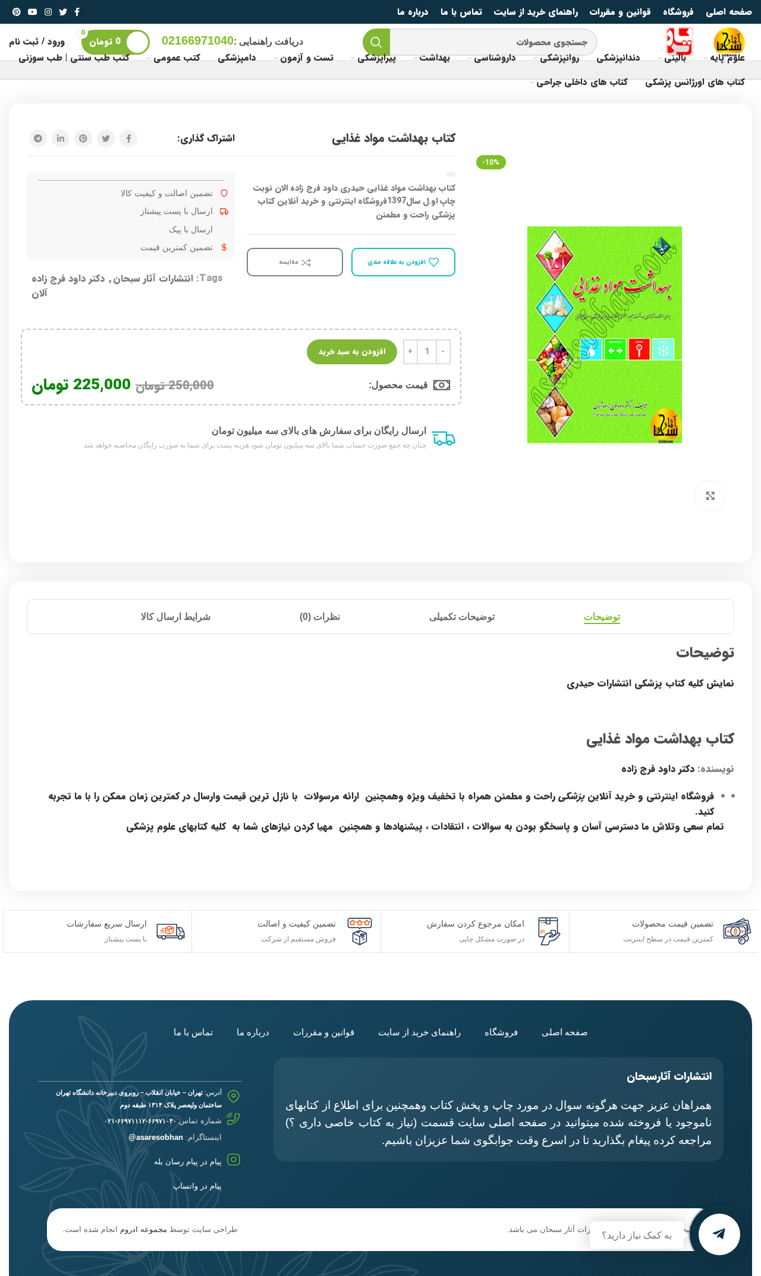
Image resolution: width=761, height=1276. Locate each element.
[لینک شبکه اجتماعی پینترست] (16, 12)
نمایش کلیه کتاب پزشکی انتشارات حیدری (650, 683)
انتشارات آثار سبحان (153, 278)
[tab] (602, 616)
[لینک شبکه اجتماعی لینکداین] (61, 138)
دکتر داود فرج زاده (657, 768)
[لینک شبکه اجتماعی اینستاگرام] (48, 12)
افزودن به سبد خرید (352, 351)
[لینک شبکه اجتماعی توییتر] (63, 12)
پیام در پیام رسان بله (188, 1161)
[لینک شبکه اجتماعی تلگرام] (38, 138)
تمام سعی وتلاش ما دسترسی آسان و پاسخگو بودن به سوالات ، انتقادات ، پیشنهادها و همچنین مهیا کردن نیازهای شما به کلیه (467, 826)
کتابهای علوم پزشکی (166, 826)
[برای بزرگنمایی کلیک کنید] (710, 496)
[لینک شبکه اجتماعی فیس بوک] (77, 12)
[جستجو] (376, 42)
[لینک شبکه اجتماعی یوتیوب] (32, 12)
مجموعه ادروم (143, 1229)
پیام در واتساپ (197, 1186)
